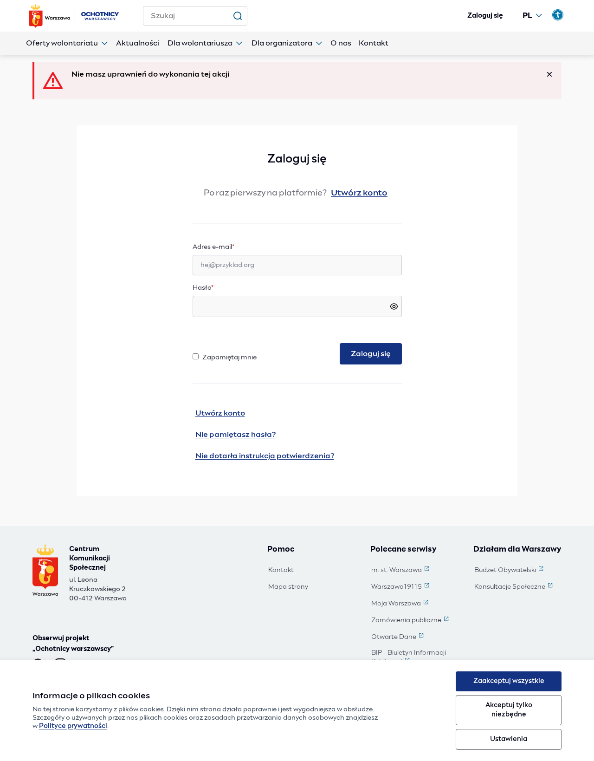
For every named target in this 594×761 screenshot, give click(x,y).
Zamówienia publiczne (411, 620)
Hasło (203, 288)
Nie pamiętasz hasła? (235, 434)
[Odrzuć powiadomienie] (549, 74)
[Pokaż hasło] (394, 306)
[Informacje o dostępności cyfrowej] (557, 14)
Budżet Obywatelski (509, 570)
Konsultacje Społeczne (514, 587)
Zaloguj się (485, 16)
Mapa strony (288, 587)
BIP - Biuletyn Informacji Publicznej (415, 658)
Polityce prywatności (73, 726)
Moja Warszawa (400, 604)
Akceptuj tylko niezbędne (508, 709)
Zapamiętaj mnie (229, 357)
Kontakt (281, 570)
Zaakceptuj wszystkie (508, 681)
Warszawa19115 (401, 587)
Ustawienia (508, 739)
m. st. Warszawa (401, 570)
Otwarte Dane (398, 637)
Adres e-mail (232, 246)
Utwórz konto (359, 193)
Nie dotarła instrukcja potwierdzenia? (264, 456)
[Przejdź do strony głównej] (75, 16)
